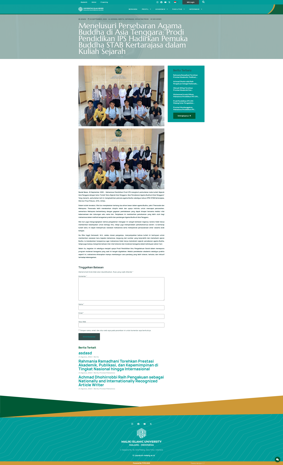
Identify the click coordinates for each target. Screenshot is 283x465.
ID (177, 2)
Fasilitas (177, 9)
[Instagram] (157, 2)
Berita (121, 19)
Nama (81, 304)
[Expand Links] (277, 459)
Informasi (194, 9)
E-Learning (104, 2)
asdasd (85, 353)
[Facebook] (161, 2)
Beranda (133, 9)
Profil (145, 9)
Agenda (114, 19)
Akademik (84, 2)
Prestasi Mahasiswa (107, 373)
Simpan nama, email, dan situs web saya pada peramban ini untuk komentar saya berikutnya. (115, 330)
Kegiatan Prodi (142, 19)
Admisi (94, 2)
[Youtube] (165, 2)
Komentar (82, 276)
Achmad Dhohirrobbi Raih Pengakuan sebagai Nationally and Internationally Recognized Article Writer (121, 380)
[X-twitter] (169, 2)
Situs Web (82, 322)
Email (81, 313)
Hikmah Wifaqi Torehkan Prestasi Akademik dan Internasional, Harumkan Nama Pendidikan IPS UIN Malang (185, 89)
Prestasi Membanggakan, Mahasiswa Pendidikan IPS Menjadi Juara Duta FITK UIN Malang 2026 (184, 108)
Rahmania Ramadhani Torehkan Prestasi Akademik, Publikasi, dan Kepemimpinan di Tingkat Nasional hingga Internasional (118, 365)
